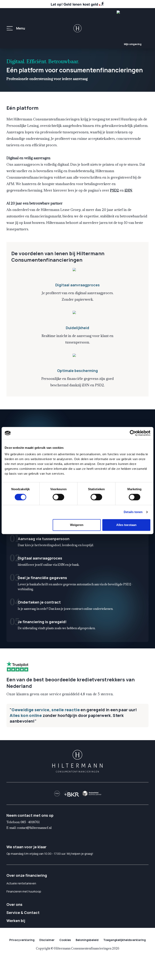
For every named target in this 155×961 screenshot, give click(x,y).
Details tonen (133, 512)
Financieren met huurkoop (23, 891)
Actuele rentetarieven (21, 883)
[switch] (58, 497)
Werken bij (15, 920)
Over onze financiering (26, 875)
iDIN (128, 190)
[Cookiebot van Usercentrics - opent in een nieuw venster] (132, 433)
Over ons (14, 904)
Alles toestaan (126, 525)
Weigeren (77, 525)
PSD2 (114, 190)
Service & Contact (23, 912)
